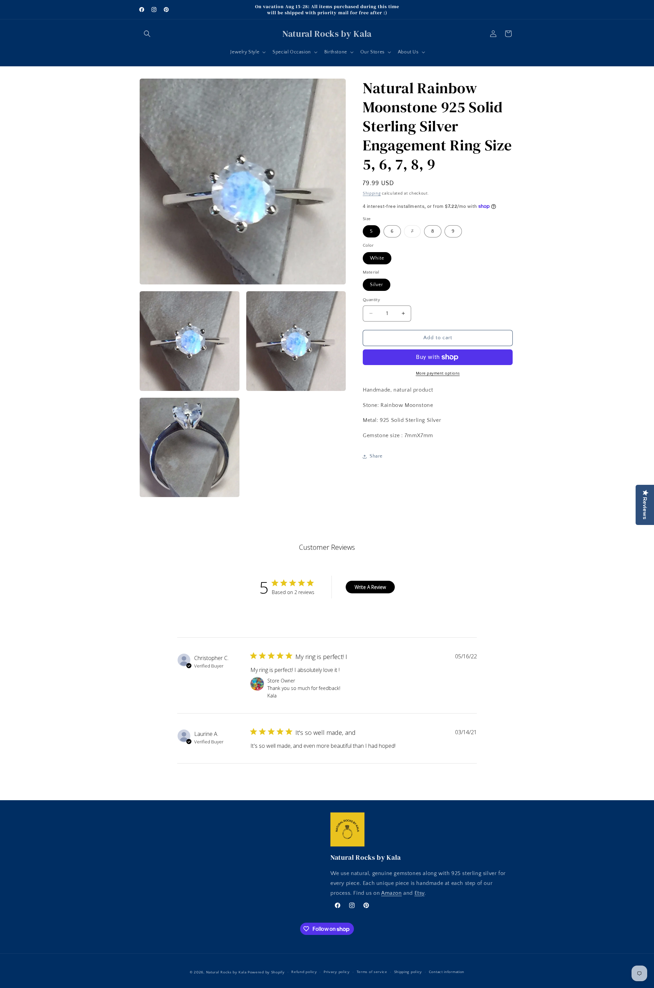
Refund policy (304, 972)
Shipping (372, 193)
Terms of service (372, 972)
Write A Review (370, 587)
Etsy (419, 893)
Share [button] (376, 456)
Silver (376, 284)
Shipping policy (408, 972)
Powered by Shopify (266, 972)
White (377, 258)
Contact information (446, 972)
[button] (147, 33)
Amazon (391, 893)
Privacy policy (337, 972)
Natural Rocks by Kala (226, 972)
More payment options (438, 373)
